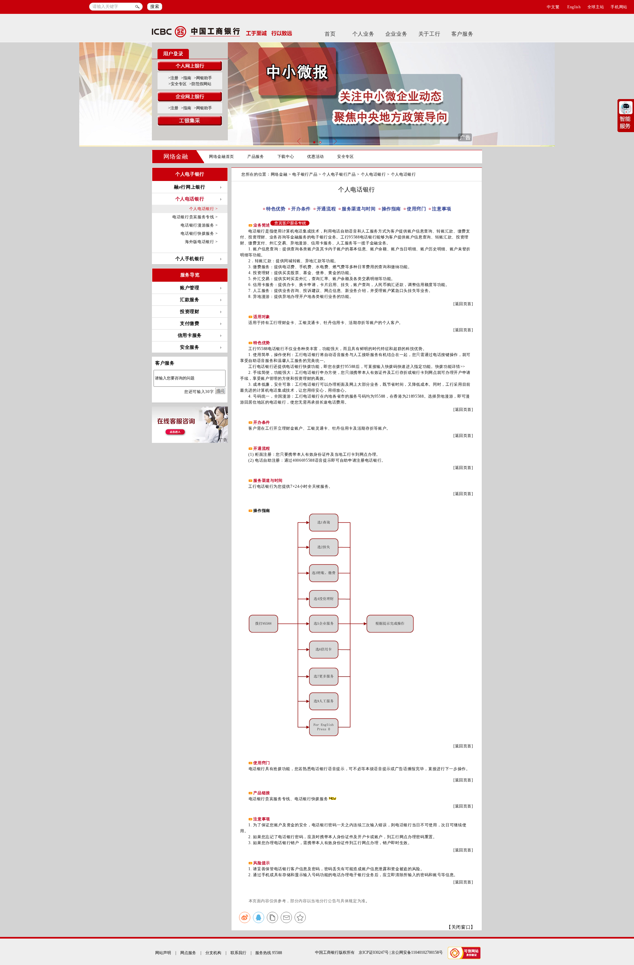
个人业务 (363, 34)
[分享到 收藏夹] (300, 917)
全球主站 (595, 7)
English (574, 7)
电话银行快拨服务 (311, 799)
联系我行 (238, 952)
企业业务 (396, 34)
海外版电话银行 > (201, 241)
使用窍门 (416, 208)
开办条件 (301, 208)
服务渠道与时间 (359, 208)
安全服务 (189, 347)
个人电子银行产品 (339, 174)
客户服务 (462, 34)
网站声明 (163, 952)
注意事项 (441, 208)
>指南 (186, 78)
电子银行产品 (304, 174)
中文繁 (553, 7)
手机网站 (619, 7)
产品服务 (255, 156)
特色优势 (276, 208)
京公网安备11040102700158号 (417, 952)
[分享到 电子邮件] (286, 917)
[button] (314, 142)
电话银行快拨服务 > (199, 233)
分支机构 (213, 952)
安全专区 (345, 156)
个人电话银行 (373, 174)
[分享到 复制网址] (272, 917)
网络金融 (175, 156)
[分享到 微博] (244, 917)
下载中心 (285, 156)
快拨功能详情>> (450, 366)
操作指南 (391, 208)
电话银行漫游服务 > (199, 225)
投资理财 (189, 311)
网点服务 (188, 952)
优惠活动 (315, 156)
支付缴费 (189, 323)
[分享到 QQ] (258, 917)
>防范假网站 (200, 84)
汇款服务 (189, 299)
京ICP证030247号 (374, 952)
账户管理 (189, 287)
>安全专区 (177, 84)
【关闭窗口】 (461, 927)
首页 (330, 34)
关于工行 (429, 34)
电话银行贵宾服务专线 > (195, 217)
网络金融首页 (221, 156)
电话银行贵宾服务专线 (270, 799)
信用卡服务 (190, 335)
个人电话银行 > (203, 208)
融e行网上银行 (189, 187)
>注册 (173, 78)
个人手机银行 (189, 258)
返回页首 (463, 304)
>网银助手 (203, 78)
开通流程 (326, 208)
